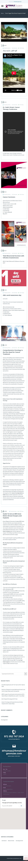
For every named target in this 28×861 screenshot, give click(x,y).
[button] (13, 811)
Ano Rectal (4, 840)
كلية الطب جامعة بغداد (10, 51)
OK (21, 805)
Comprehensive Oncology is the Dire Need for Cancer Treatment (13, 352)
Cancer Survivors (9, 197)
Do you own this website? (7, 805)
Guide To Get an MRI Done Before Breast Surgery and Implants (12, 516)
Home (2, 13)
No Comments (14, 48)
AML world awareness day (12, 295)
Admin (9, 48)
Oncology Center (19, 840)
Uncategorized (4, 719)
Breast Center (11, 840)
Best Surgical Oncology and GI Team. (10, 699)
